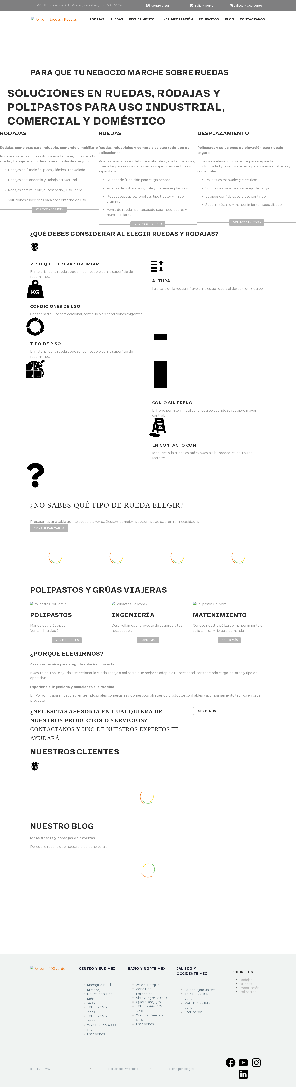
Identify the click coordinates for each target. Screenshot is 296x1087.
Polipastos (209, 19)
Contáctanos (252, 19)
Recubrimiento (142, 19)
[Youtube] (243, 1063)
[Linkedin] (243, 1074)
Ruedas (116, 19)
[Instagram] (256, 1063)
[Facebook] (231, 1063)
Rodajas (96, 19)
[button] (206, 711)
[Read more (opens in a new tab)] (76, 5)
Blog (229, 19)
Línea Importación (177, 19)
